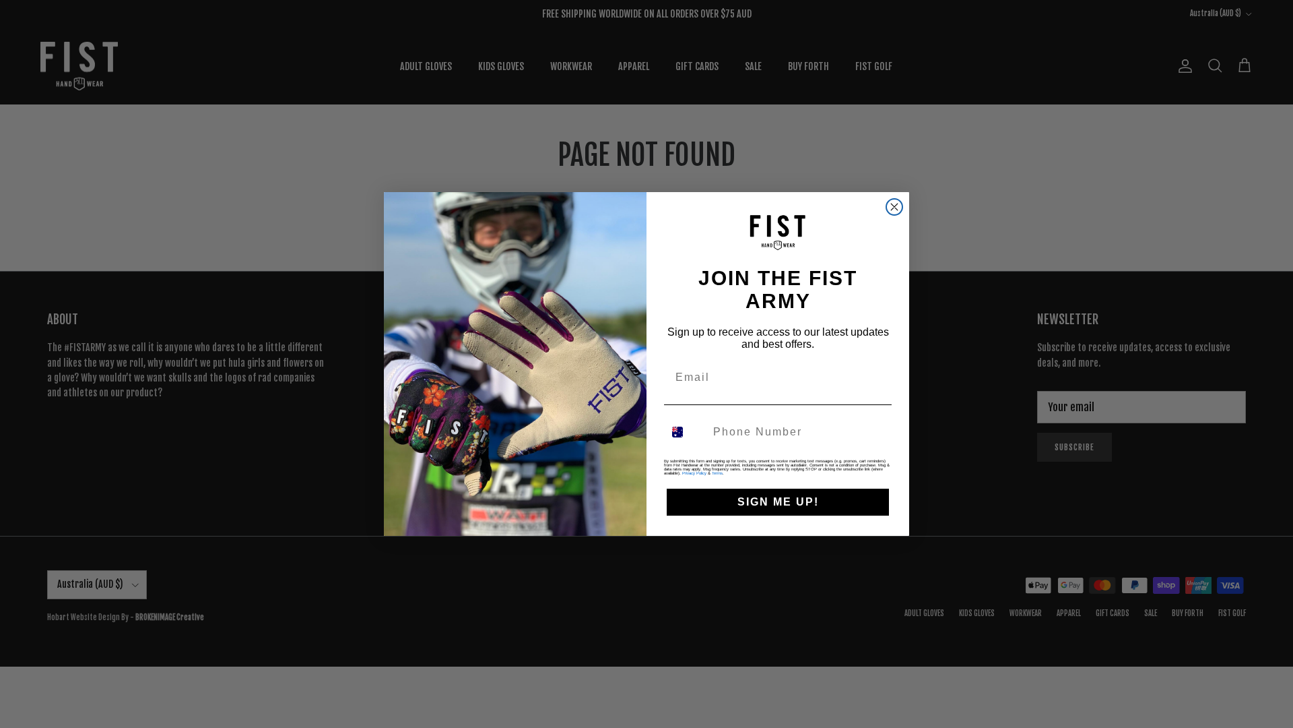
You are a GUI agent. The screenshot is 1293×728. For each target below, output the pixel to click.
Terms (717, 473)
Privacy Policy (694, 473)
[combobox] (685, 432)
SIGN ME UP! (778, 502)
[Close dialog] (894, 207)
